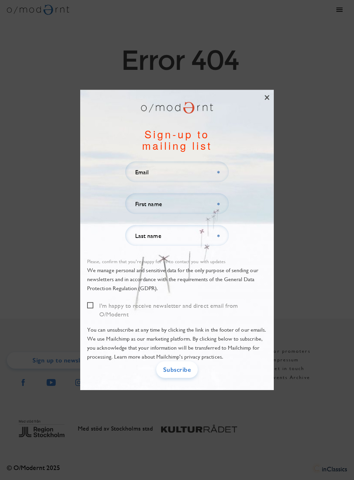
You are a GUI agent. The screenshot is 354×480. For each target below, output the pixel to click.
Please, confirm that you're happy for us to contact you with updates (156, 261)
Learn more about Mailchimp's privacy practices (168, 356)
